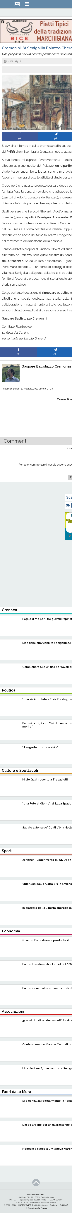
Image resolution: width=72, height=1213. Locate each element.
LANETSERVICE (24, 1205)
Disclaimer (54, 1205)
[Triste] (55, 411)
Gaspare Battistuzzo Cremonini (46, 366)
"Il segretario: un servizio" (40, 747)
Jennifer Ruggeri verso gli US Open (46, 860)
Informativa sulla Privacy (36, 1208)
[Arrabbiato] (18, 411)
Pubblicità (64, 1205)
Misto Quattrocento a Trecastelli (45, 779)
